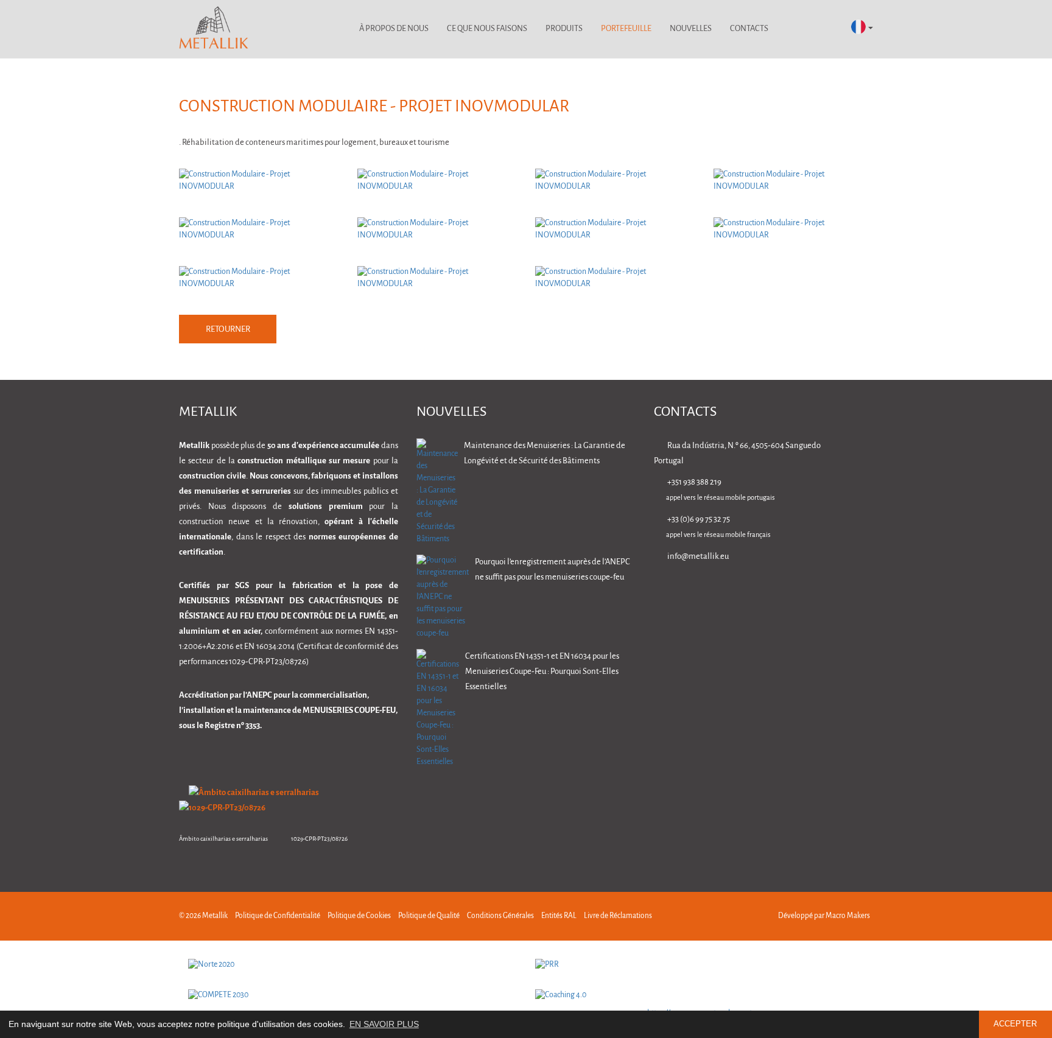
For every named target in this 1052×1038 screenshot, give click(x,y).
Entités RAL (559, 916)
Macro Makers (848, 916)
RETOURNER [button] (228, 329)
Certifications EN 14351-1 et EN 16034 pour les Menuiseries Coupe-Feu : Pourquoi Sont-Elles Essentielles (542, 672)
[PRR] (699, 965)
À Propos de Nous (394, 28)
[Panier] (826, 29)
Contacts (749, 28)
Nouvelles (691, 28)
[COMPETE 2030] (352, 995)
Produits (564, 28)
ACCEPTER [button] (1015, 1024)
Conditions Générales (500, 916)
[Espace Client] (793, 29)
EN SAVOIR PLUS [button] (384, 1024)
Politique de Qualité (429, 916)
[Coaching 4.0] (699, 995)
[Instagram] (829, 591)
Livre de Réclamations (618, 916)
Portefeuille (626, 28)
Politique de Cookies (359, 916)
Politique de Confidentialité (277, 916)
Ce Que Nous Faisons (487, 28)
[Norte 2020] (352, 965)
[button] (862, 27)
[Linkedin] (752, 591)
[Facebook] (790, 591)
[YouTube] (867, 591)
